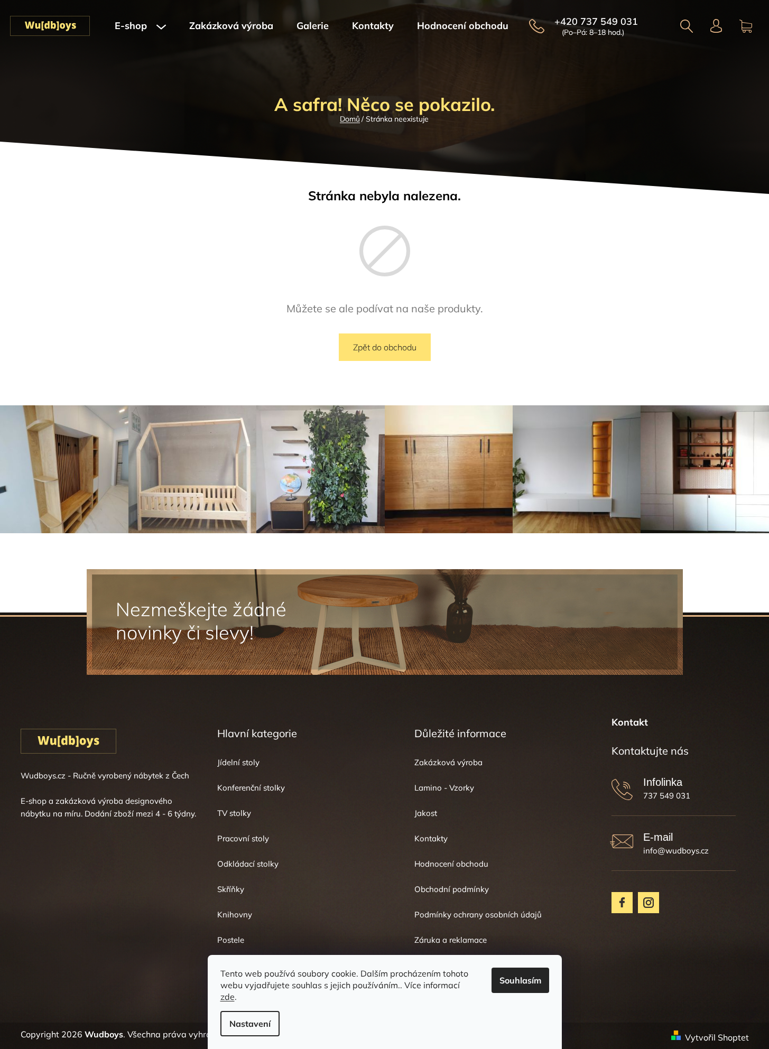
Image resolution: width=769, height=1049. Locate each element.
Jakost (425, 813)
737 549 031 (666, 796)
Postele (230, 940)
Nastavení (250, 1023)
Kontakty (431, 838)
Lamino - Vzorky (444, 788)
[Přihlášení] (716, 26)
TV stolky (234, 813)
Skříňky (230, 889)
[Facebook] (622, 902)
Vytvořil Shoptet (717, 1037)
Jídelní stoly (238, 762)
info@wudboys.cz (676, 851)
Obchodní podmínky (451, 889)
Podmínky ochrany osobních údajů (478, 914)
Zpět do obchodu (384, 347)
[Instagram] (648, 902)
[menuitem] (140, 26)
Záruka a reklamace (450, 940)
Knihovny (234, 914)
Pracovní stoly (243, 838)
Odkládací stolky (248, 864)
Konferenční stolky (251, 788)
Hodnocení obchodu (451, 864)
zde (227, 996)
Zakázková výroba (448, 762)
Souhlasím (520, 980)
